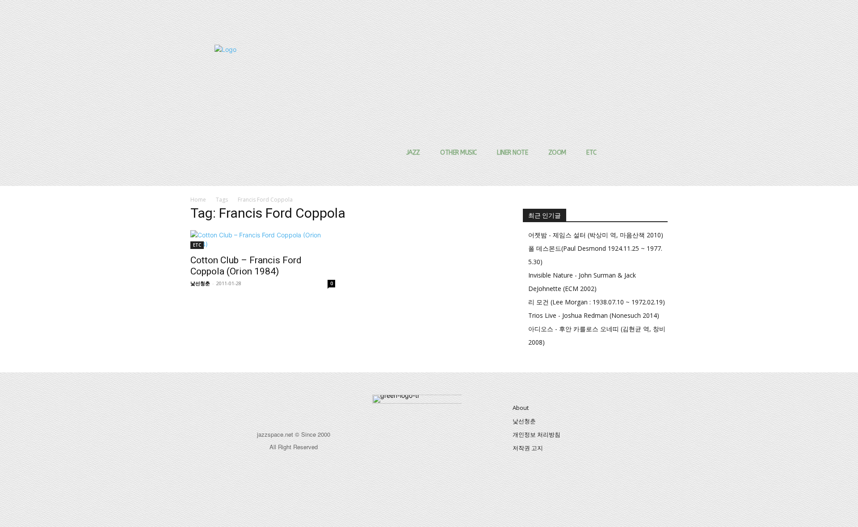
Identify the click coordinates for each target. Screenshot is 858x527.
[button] (601, 60)
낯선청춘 (200, 283)
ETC (197, 245)
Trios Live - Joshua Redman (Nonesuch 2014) (593, 315)
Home (198, 199)
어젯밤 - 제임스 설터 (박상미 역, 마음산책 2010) (595, 235)
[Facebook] (283, 405)
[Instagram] (303, 405)
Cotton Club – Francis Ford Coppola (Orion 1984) (246, 266)
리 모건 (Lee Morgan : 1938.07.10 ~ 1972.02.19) (596, 302)
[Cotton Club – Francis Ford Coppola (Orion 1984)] (262, 239)
